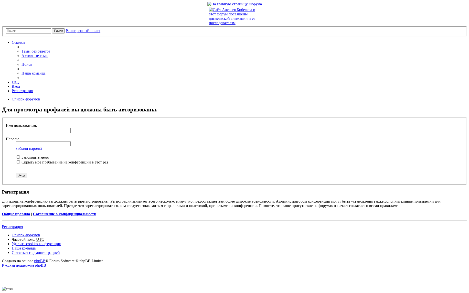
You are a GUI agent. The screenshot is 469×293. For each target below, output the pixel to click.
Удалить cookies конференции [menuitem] (36, 244)
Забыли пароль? (29, 148)
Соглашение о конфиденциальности (64, 214)
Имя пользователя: (21, 125)
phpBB (39, 261)
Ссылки (18, 42)
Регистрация (12, 227)
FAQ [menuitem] (16, 82)
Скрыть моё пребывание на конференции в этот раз (64, 162)
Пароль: (12, 139)
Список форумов (26, 235)
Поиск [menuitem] (26, 64)
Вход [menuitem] (16, 86)
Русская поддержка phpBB (24, 265)
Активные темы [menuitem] (34, 56)
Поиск (58, 31)
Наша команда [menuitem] (33, 73)
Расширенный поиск (83, 31)
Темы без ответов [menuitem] (36, 51)
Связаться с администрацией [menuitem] (36, 252)
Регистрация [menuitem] (22, 91)
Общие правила (16, 214)
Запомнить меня (35, 157)
